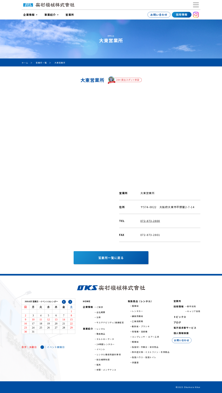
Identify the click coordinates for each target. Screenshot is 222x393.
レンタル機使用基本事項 (109, 354)
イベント (101, 349)
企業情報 (29, 15)
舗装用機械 (137, 316)
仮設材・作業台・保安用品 (145, 347)
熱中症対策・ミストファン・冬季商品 (151, 352)
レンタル (101, 328)
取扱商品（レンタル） (140, 301)
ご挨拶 (100, 307)
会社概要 (101, 312)
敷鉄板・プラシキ (141, 326)
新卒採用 (191, 306)
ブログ (177, 322)
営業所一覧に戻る (111, 258)
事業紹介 (50, 15)
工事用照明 (137, 321)
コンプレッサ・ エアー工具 (145, 336)
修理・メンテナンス (106, 369)
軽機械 (135, 341)
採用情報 (181, 14)
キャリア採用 (193, 311)
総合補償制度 (103, 359)
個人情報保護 (181, 333)
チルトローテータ (105, 339)
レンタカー (137, 311)
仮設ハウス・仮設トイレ (144, 357)
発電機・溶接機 (139, 331)
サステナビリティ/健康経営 (110, 322)
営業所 (69, 15)
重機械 (135, 305)
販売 (99, 364)
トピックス (180, 316)
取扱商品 (101, 333)
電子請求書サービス (185, 327)
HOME (86, 301)
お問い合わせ (159, 15)
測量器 (135, 362)
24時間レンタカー (106, 344)
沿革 (99, 317)
